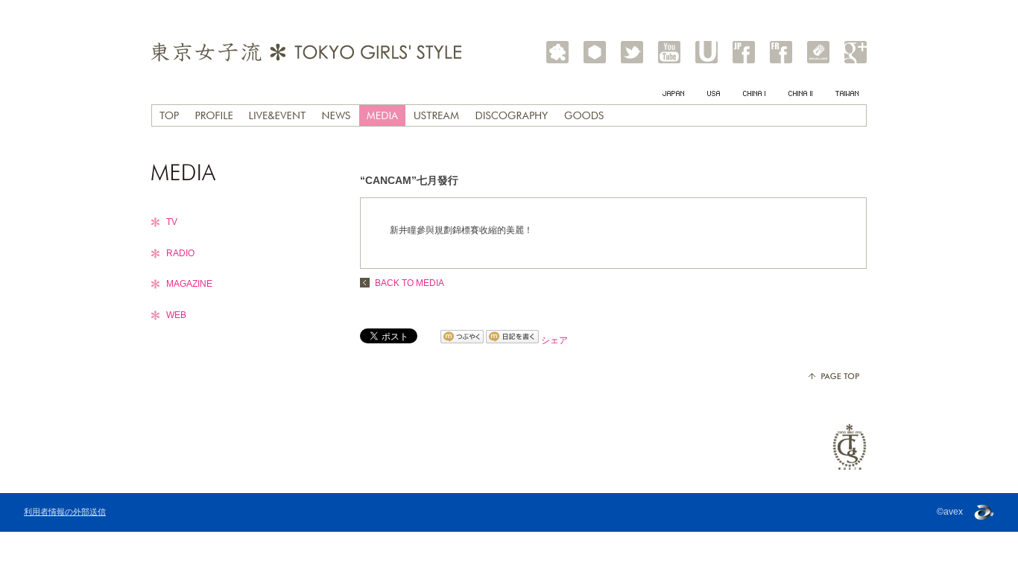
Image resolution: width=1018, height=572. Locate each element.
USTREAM (706, 52)
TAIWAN (847, 99)
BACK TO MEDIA (409, 283)
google (855, 52)
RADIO (180, 253)
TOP (169, 115)
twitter (632, 52)
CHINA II (801, 99)
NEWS (336, 115)
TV (171, 222)
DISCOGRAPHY (511, 115)
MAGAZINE (189, 284)
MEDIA (382, 115)
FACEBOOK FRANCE (781, 52)
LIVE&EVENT (277, 115)
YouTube (669, 52)
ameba (557, 52)
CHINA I (755, 99)
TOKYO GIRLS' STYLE (306, 52)
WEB (176, 315)
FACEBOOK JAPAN (744, 52)
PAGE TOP (834, 376)
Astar (818, 52)
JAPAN (674, 99)
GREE (595, 52)
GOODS (584, 115)
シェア (554, 340)
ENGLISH (714, 99)
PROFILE (214, 115)
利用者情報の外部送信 (65, 511)
